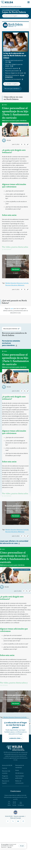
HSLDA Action (19, 773)
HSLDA (9, 140)
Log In (16, 273)
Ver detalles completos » (12, 84)
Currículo (25, 283)
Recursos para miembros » (12, 88)
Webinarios (21, 285)
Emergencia (21, 805)
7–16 (11, 66)
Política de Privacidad (15, 818)
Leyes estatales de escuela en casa (10, 10)
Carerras (4, 768)
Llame (9, 805)
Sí (19, 68)
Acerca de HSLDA (7, 765)
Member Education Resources (14, 283)
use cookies (5, 844)
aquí (12, 308)
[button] (22, 144)
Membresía (15, 269)
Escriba (14, 805)
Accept (22, 846)
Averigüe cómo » (15, 738)
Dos (10, 62)
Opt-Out (9, 847)
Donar (17, 770)
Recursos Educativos (11, 285)
